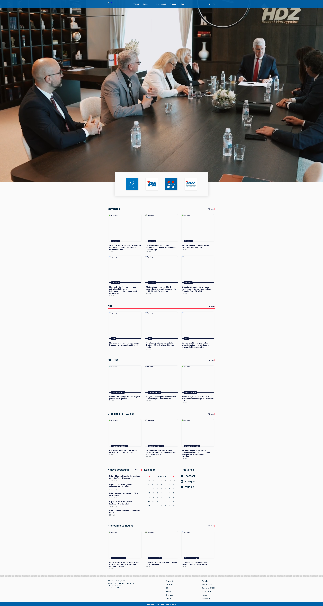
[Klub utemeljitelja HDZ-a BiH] (190, 184)
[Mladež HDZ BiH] (171, 184)
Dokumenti (147, 4)
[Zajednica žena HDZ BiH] (132, 184)
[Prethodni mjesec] (149, 477)
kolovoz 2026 (161, 476)
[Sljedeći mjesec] (174, 477)
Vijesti (136, 4)
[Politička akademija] (151, 184)
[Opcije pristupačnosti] (214, 4)
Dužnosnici (161, 4)
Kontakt (184, 4)
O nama (173, 4)
